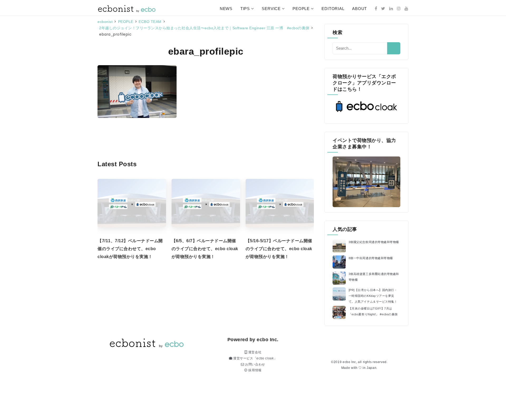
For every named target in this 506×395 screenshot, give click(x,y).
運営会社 (254, 352)
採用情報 (254, 370)
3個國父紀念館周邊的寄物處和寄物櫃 (374, 242)
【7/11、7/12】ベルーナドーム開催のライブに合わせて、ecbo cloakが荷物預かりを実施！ (130, 249)
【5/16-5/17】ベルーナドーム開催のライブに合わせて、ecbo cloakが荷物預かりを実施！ (279, 249)
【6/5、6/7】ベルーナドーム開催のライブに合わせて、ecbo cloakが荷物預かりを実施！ (205, 249)
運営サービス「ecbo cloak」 (254, 358)
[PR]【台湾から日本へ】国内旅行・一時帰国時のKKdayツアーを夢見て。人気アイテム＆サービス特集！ (373, 295)
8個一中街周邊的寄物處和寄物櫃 (371, 258)
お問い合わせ (254, 364)
